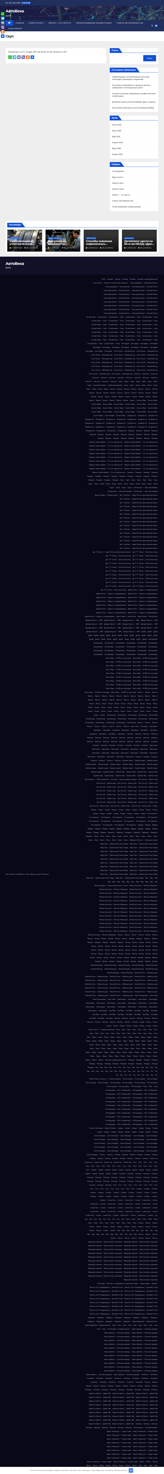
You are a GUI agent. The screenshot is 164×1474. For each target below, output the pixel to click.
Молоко (120, 935)
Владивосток (132, 415)
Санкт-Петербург (99, 1136)
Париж (112, 1037)
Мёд (146, 878)
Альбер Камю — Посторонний (96, 317)
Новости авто (36, 23)
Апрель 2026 (117, 142)
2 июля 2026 (93, 248)
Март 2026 (116, 148)
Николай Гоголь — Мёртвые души (146, 973)
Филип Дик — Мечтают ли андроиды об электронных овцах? (118, 1283)
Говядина (130, 472)
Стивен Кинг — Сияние (115, 1200)
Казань (97, 707)
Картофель (144, 726)
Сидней (93, 1170)
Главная (20, 23)
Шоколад (139, 1424)
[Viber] (2, 27)
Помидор (131, 1060)
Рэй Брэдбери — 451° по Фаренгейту (118, 1090)
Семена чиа (154, 1158)
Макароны (111, 832)
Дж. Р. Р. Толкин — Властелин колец (145, 552)
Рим (96, 1067)
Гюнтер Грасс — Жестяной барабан (146, 487)
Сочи (114, 1185)
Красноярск (154, 745)
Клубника (154, 741)
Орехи (94, 1037)
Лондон (155, 806)
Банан (126, 385)
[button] (152, 26)
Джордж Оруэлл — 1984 (94, 620)
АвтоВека (15, 11)
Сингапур (122, 1173)
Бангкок (112, 389)
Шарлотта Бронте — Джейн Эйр (100, 1393)
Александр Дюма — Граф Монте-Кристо (144, 283)
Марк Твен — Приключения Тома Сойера (114, 844)
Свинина (102, 1154)
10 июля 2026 (17, 248)
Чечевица (88, 1390)
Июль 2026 (116, 125)
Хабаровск (91, 1317)
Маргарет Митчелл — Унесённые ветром (144, 840)
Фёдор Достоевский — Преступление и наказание (105, 1242)
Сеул (135, 1162)
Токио (128, 1219)
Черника (147, 1382)
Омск (118, 1029)
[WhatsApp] (2, 14)
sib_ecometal (32, 248)
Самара (120, 1128)
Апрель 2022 (117, 154)
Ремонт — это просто (60, 23)
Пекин (156, 1041)
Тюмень (140, 1223)
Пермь (88, 1052)
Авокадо (110, 279)
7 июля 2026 (55, 248)
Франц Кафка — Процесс (149, 1283)
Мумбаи (133, 957)
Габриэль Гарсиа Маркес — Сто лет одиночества (105, 442)
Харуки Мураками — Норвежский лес (145, 1321)
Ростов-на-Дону (127, 1079)
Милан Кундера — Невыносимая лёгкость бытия (111, 885)
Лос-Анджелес (153, 813)
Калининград (111, 715)
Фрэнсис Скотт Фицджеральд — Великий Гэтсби (106, 1287)
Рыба (145, 1086)
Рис (147, 1071)
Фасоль (141, 1234)
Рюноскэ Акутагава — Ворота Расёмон (102, 1128)
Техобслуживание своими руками (94, 23)
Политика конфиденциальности (115, 1060)
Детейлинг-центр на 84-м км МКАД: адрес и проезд (133, 102)
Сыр (156, 1215)
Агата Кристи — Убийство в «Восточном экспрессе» (110, 283)
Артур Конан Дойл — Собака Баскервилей (107, 385)
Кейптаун (130, 734)
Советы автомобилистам (129, 23)
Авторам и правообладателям (147, 279)
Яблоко (142, 1462)
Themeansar (45, 874)
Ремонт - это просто (55, 238)
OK (131, 1470)
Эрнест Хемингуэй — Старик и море (119, 1431)
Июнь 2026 (116, 131)
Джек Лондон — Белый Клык (126, 616)
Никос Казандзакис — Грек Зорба (146, 995)
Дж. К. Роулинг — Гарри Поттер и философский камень (139, 495)
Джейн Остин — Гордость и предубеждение (143, 590)
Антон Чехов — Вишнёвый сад (124, 351)
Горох (122, 480)
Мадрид (140, 825)
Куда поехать (15, 29)
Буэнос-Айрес (141, 400)
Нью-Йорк (112, 1010)
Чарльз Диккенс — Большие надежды (145, 1329)
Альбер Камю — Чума (116, 317)
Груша (90, 484)
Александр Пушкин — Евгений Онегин (145, 287)
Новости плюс (118, 189)
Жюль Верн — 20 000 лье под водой (118, 658)
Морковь (132, 938)
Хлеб (114, 1325)
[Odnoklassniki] (2, 31)
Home (104, 279)
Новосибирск (121, 999)
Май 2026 (116, 137)
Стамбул (139, 1189)
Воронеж (131, 431)
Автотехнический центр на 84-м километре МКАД (133, 108)
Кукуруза (139, 757)
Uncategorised (118, 171)
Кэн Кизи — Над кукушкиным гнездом (124, 779)
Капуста (140, 722)
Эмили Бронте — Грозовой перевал (145, 1427)
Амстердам (125, 343)
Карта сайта (135, 726)
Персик (135, 1056)
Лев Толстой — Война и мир (148, 779)
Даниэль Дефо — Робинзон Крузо (106, 495)
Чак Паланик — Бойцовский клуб (118, 1329)
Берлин (155, 393)
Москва (127, 942)
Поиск (114, 50)
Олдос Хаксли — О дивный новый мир (101, 1029)
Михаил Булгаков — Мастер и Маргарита (143, 885)
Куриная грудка (127, 760)
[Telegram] (2, 18)
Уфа (118, 1230)
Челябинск (144, 1374)
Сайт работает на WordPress (15, 874)
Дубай (144, 631)
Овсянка (117, 1018)
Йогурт (91, 703)
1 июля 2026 (131, 248)
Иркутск (140, 692)
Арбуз (121, 381)
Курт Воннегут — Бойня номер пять (97, 779)
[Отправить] (2, 36)
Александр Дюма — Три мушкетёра (118, 287)
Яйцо (140, 1465)
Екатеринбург (153, 639)
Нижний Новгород (97, 965)
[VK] (2, 23)
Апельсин (137, 374)
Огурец (142, 1022)
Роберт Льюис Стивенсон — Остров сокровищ (105, 1079)
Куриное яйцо (120, 772)
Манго (96, 836)
